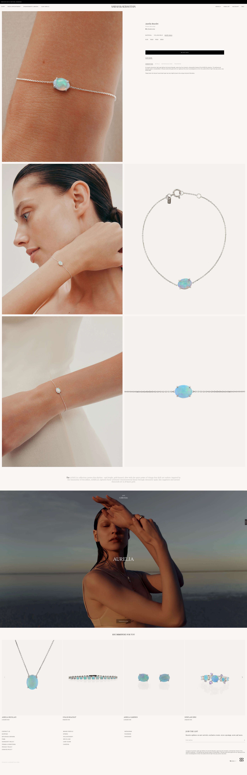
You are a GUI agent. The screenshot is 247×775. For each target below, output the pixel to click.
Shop (3, 6)
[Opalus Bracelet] (93, 677)
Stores (65, 734)
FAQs (3, 739)
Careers (66, 744)
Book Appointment (14, 6)
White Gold (168, 35)
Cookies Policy (7, 749)
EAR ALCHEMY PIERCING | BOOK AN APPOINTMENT (14, 2)
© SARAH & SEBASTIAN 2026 (10, 762)
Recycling (66, 739)
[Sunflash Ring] (215, 677)
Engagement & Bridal (30, 6)
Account (235, 6)
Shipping (5, 734)
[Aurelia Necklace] (32, 677)
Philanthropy (68, 736)
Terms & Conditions (9, 744)
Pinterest (127, 736)
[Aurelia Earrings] (154, 677)
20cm (161, 39)
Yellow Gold (158, 35)
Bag (243, 6)
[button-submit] (244, 740)
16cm (151, 39)
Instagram (128, 731)
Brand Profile (68, 731)
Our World (45, 6)
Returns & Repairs (8, 736)
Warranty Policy (8, 741)
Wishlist (227, 6)
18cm (156, 39)
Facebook (127, 734)
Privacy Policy (7, 747)
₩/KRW (232, 761)
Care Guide (67, 741)
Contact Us (6, 731)
